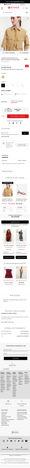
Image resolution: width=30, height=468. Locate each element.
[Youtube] (11, 441)
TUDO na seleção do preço (15, 1)
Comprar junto (15, 222)
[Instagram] (4, 441)
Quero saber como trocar (7, 322)
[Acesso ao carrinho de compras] (27, 8)
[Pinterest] (7, 441)
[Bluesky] (26, 441)
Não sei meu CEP (5, 136)
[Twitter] (19, 441)
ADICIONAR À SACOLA (8, 257)
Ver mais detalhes (7, 171)
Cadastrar (15, 358)
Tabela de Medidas (21, 94)
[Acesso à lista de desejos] (23, 8)
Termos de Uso (9, 459)
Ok (25, 133)
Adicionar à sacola (18, 116)
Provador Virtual (8, 94)
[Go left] (2, 34)
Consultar (22, 145)
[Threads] (23, 441)
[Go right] (27, 34)
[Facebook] (15, 441)
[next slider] (1, 244)
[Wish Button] (3, 116)
